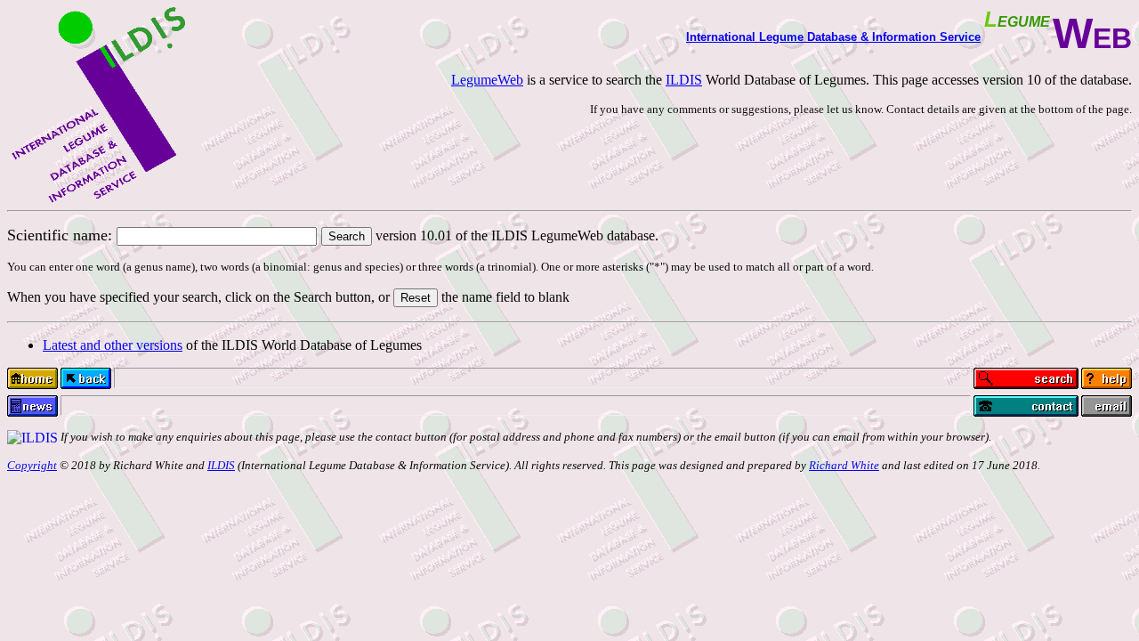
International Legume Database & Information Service (833, 37)
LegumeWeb (487, 79)
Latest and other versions (112, 345)
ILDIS (684, 79)
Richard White (844, 465)
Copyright (32, 465)
